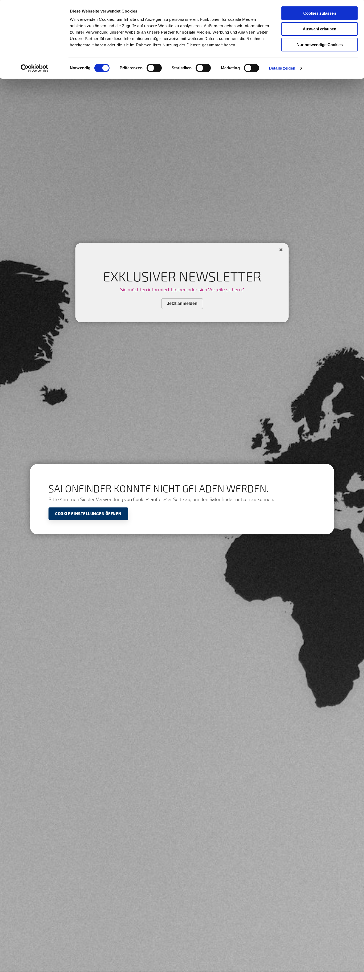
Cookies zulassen (319, 13)
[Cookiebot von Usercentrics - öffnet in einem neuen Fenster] (34, 68)
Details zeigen (282, 68)
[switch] (154, 68)
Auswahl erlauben (319, 29)
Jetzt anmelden (182, 303)
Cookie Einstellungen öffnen (88, 513)
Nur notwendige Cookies (320, 44)
